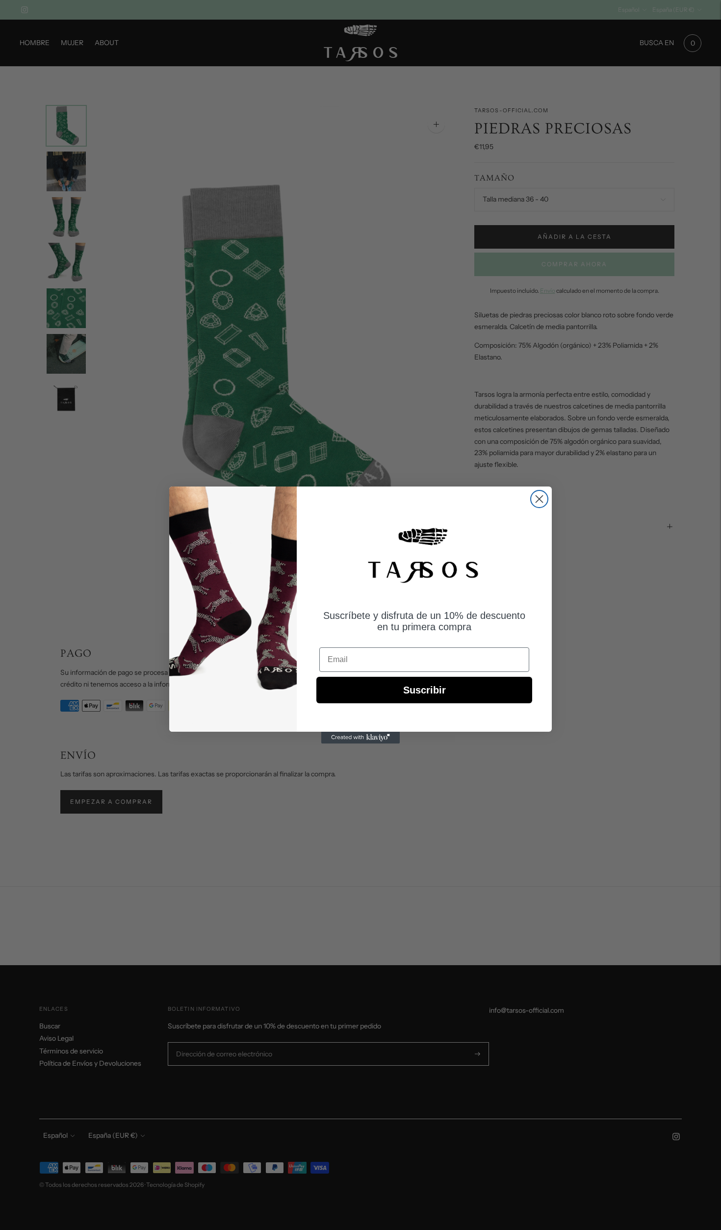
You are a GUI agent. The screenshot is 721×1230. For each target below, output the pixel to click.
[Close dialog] (539, 499)
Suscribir (424, 690)
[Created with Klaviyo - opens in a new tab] (360, 737)
